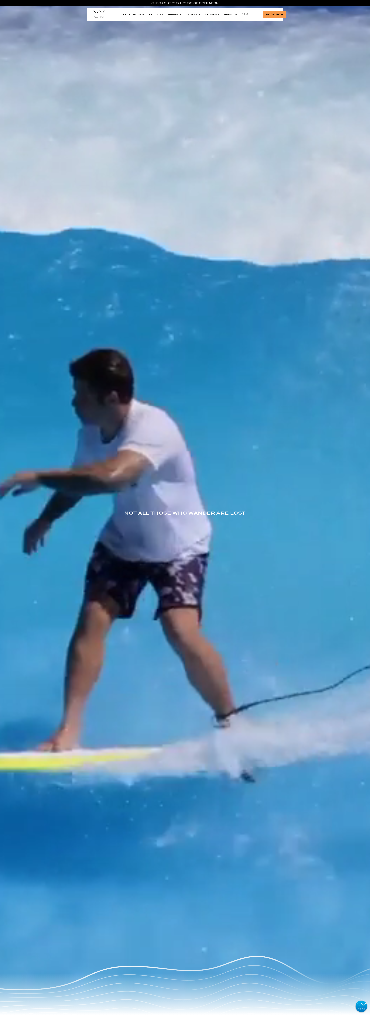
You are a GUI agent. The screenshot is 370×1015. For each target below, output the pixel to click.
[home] (97, 14)
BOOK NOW (274, 14)
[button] (132, 14)
